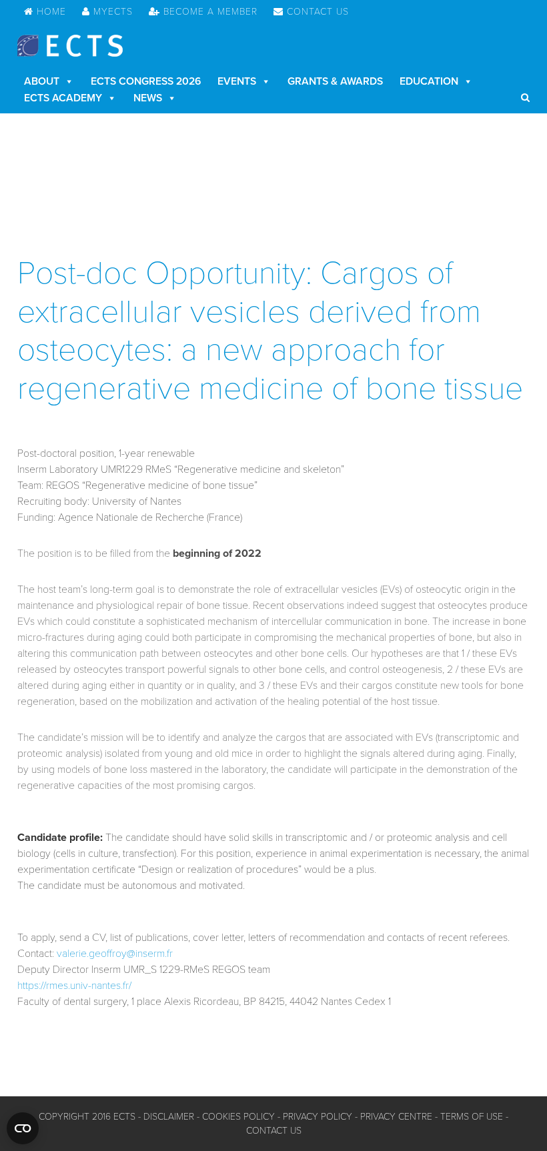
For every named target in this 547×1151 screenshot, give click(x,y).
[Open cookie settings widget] (23, 1128)
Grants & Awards (335, 81)
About (41, 81)
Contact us (274, 1130)
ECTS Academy (63, 98)
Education (429, 81)
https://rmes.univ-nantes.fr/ (74, 985)
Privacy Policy (317, 1116)
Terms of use (471, 1116)
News (147, 98)
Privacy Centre (396, 1116)
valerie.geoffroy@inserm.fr (115, 953)
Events (236, 81)
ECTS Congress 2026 (146, 81)
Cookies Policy (238, 1116)
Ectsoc (70, 46)
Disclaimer (168, 1116)
